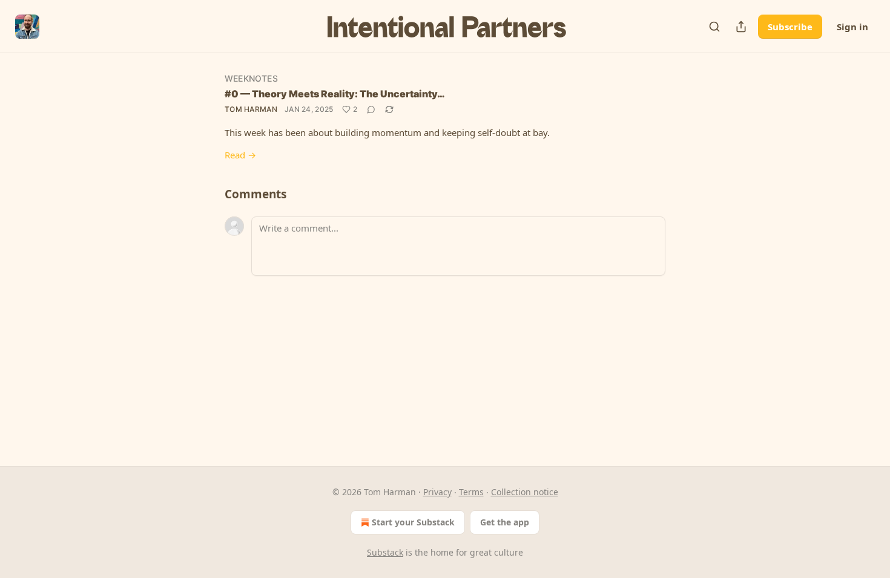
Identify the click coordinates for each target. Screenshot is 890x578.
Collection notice (524, 492)
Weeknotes (251, 78)
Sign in (852, 27)
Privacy (437, 492)
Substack (385, 552)
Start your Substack (413, 522)
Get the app (504, 522)
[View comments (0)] (371, 109)
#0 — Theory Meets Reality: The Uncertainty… (335, 94)
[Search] (714, 27)
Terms (471, 492)
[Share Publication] (741, 27)
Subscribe (790, 27)
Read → (240, 155)
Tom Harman (251, 109)
